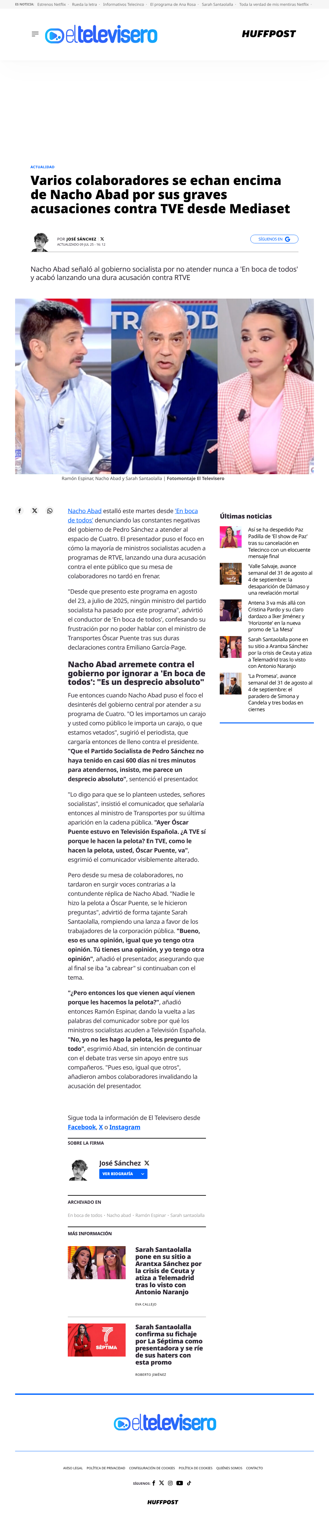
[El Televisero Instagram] (170, 1483)
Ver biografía (117, 1173)
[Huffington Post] (269, 34)
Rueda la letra (85, 4)
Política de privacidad (106, 1468)
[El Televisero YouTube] (179, 1483)
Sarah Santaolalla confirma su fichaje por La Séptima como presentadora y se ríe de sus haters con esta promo (169, 1345)
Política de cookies (196, 1468)
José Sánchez (81, 239)
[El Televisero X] (161, 1484)
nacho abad (119, 1215)
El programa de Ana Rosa (173, 4)
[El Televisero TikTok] (189, 1483)
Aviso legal (73, 1468)
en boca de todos (85, 1215)
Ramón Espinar (151, 1215)
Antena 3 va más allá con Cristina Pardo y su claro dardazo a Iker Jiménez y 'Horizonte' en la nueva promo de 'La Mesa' (276, 616)
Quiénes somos (229, 1468)
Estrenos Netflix (52, 4)
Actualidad (43, 167)
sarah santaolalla (187, 1215)
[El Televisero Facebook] (153, 1484)
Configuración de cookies (152, 1468)
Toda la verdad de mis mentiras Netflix (274, 4)
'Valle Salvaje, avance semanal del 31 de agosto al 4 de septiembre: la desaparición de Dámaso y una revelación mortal (280, 579)
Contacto (254, 1468)
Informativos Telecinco (124, 4)
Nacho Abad (85, 511)
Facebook (82, 1127)
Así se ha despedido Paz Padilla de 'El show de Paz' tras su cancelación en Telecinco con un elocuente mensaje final (279, 543)
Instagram (124, 1127)
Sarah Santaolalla (218, 4)
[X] (102, 239)
